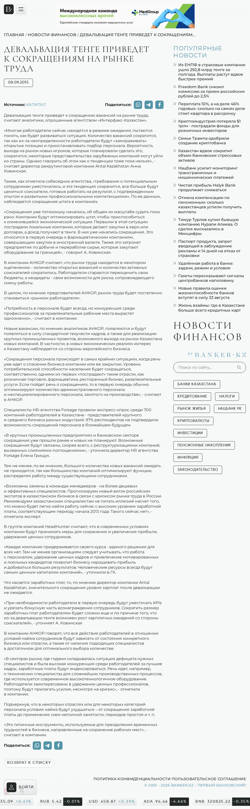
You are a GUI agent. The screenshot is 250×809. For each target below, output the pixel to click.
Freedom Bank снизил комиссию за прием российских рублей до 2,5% (211, 91)
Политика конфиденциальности (132, 779)
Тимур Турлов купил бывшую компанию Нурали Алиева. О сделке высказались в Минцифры (208, 226)
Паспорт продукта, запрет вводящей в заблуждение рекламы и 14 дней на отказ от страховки (209, 248)
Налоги (227, 396)
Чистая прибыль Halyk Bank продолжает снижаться (207, 187)
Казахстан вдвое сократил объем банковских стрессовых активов (210, 155)
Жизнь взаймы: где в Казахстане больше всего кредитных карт (211, 307)
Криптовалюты (193, 421)
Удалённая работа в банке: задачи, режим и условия (205, 265)
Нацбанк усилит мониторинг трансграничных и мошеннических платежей (208, 173)
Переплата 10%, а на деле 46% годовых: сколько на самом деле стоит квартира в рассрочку (211, 109)
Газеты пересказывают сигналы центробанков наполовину (211, 278)
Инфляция (187, 457)
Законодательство (197, 470)
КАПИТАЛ (36, 104)
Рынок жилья (191, 408)
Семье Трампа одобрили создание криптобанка (203, 140)
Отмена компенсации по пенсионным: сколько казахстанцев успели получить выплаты (210, 204)
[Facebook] (159, 105)
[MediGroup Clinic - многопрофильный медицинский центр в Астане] (125, 16)
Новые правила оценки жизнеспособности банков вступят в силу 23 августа (206, 293)
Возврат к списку (29, 763)
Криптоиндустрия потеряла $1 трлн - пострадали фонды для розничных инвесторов (209, 126)
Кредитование (192, 396)
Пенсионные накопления (204, 445)
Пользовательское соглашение (209, 779)
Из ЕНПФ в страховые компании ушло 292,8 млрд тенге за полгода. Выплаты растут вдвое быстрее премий (211, 72)
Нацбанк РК (230, 408)
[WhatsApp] (138, 105)
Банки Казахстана (196, 384)
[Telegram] (149, 105)
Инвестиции (190, 433)
